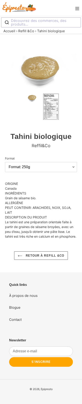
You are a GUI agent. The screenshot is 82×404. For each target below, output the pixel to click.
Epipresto (47, 389)
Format (10, 158)
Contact (15, 319)
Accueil (9, 31)
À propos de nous (23, 295)
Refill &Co (26, 31)
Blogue (14, 307)
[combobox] (41, 22)
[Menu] (77, 8)
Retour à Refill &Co (44, 255)
